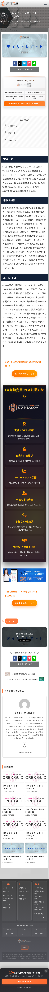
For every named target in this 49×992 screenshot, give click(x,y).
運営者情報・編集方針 (39, 903)
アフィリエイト (39, 917)
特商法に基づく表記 (39, 892)
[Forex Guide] (10, 3)
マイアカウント (8, 908)
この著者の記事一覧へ (24, 752)
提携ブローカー (24, 892)
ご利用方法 (22, 888)
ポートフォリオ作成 (8, 899)
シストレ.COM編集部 (24, 713)
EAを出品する (38, 914)
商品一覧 (6, 892)
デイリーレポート (9, 21)
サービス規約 (38, 888)
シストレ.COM (8, 888)
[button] (15, 63)
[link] (24, 744)
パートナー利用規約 (39, 898)
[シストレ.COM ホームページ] (24, 942)
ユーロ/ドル (13, 140)
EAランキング (7, 895)
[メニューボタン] (45, 3)
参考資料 (22, 895)
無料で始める (23, 981)
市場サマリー (13, 125)
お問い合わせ (23, 899)
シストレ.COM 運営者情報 (39, 908)
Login (24, 947)
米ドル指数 (12, 133)
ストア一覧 (6, 904)
